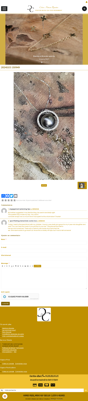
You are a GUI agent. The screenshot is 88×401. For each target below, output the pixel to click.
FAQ (15, 352)
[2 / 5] (5, 200)
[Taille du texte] (9, 266)
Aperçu (38, 266)
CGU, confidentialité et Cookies (13, 336)
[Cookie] (4, 396)
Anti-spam (5, 292)
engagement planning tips (19, 209)
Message (4, 263)
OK (86, 390)
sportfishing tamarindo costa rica (23, 221)
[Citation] (16, 266)
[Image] (25, 266)
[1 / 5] (2, 200)
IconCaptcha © (34, 298)
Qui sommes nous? (9, 330)
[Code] (30, 266)
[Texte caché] (23, 266)
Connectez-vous (21, 364)
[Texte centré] (18, 266)
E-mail (3, 247)
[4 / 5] (11, 200)
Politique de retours (8, 348)
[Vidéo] (27, 266)
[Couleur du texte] (13, 266)
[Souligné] (7, 266)
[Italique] (4, 266)
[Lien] (20, 266)
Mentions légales (8, 328)
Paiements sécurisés (9, 350)
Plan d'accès (6, 332)
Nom (3, 239)
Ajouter (5, 304)
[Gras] (2, 266)
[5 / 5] (14, 200)
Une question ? (7, 352)
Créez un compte (8, 371)
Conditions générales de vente (13, 334)
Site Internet (6, 255)
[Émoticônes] (33, 266)
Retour (44, 185)
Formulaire (19, 348)
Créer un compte (8, 364)
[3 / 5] (8, 200)
